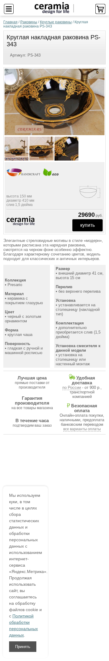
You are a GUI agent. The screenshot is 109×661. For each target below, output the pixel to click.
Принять (22, 646)
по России (71, 387)
